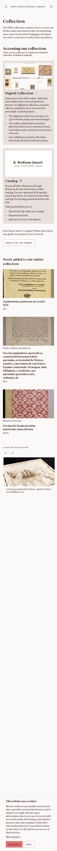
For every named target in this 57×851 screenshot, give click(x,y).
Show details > (13, 837)
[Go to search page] (6, 7)
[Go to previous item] (6, 453)
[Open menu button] (51, 7)
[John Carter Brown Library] (28, 7)
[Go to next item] (12, 453)
